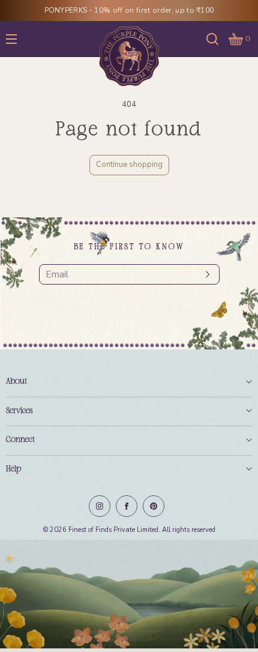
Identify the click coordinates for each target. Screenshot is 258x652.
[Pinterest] (153, 506)
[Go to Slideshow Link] (129, 596)
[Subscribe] (205, 274)
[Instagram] (99, 506)
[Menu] (20, 38)
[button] (212, 38)
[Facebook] (126, 506)
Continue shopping (129, 164)
